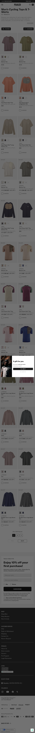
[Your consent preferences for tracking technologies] (32, 730)
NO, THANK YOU (23, 371)
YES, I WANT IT (23, 368)
